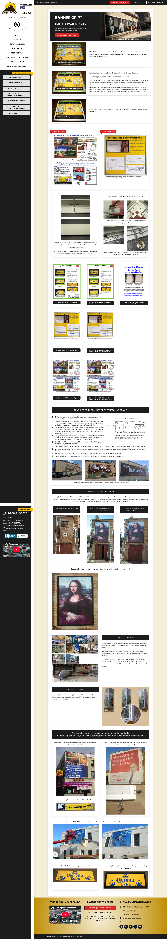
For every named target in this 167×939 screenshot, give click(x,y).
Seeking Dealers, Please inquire (48, 2)
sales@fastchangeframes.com (133, 918)
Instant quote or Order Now (100, 908)
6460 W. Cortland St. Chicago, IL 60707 (136, 907)
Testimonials (17, 53)
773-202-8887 (15, 523)
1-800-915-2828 (17, 513)
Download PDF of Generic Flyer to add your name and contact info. (100, 303)
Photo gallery (17, 48)
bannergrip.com (128, 922)
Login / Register (157, 2)
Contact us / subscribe (17, 66)
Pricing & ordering (17, 62)
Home (16, 35)
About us (17, 39)
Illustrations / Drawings (17, 57)
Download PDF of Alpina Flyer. (67, 302)
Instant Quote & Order (68, 35)
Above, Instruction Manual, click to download (135, 303)
